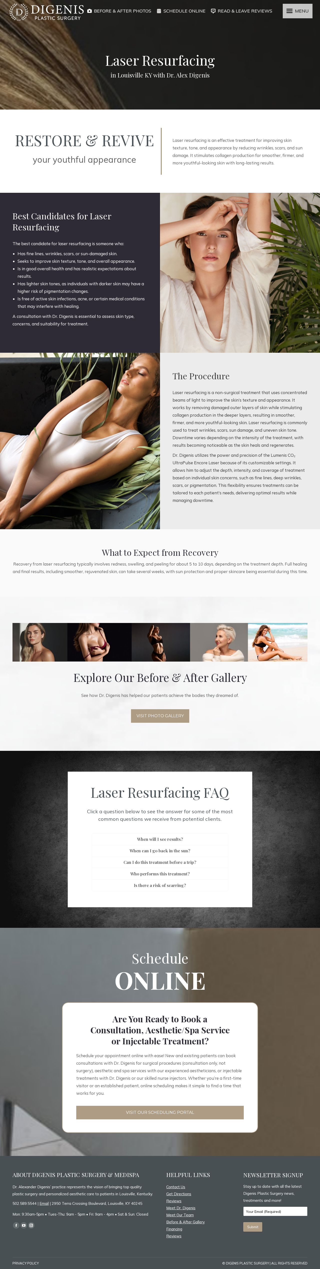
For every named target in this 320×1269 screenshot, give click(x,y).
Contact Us (175, 1187)
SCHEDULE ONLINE (185, 11)
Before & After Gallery (185, 1222)
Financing (174, 1229)
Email (44, 1203)
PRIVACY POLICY (25, 1263)
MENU (302, 11)
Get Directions (178, 1194)
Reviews (174, 1201)
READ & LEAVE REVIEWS (245, 11)
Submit (252, 1227)
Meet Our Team (180, 1215)
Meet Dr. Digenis (181, 1208)
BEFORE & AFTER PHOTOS (122, 11)
